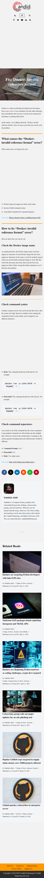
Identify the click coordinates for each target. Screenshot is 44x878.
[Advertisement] (22, 45)
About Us (10, 866)
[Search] (29, 15)
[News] (30, 19)
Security (29, 583)
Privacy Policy (17, 869)
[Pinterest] (36, 472)
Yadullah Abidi (21, 91)
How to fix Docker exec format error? (22, 462)
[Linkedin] (26, 19)
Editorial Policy (32, 866)
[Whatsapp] (30, 472)
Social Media (24, 632)
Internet (29, 768)
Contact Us (20, 866)
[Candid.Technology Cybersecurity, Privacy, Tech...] (22, 6)
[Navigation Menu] (22, 15)
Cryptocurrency (12, 681)
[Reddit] (23, 472)
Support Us (28, 869)
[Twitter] (17, 19)
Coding (18, 583)
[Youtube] (22, 19)
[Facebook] (13, 19)
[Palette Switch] (15, 15)
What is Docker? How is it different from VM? (25, 217)
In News (23, 583)
